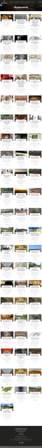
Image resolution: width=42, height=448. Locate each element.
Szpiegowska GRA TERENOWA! (21, 42)
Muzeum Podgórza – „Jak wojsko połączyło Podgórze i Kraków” (35, 234)
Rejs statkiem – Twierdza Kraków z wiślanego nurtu (21, 158)
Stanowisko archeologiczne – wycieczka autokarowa (7, 196)
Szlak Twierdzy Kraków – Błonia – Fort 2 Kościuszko (35, 122)
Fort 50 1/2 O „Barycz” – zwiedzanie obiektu (7, 338)
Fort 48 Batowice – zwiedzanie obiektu (7, 321)
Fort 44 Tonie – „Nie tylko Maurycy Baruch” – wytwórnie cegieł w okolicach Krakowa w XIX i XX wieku (21, 103)
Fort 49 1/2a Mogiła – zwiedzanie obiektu (21, 215)
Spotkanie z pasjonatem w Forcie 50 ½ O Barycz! (7, 81)
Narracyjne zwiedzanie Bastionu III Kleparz (35, 42)
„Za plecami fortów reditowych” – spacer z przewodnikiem (7, 141)
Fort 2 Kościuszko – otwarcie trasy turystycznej (21, 122)
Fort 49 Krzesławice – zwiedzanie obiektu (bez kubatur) (21, 376)
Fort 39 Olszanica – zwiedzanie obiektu (21, 287)
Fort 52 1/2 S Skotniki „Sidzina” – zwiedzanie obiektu (7, 234)
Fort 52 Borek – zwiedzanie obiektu (21, 338)
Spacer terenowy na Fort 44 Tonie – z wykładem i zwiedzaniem (7, 62)
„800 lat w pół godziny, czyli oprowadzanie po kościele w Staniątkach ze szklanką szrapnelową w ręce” (35, 23)
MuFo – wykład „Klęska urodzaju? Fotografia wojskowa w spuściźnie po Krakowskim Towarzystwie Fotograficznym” (21, 83)
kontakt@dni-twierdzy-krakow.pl (22, 438)
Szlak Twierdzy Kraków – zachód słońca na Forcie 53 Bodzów (21, 177)
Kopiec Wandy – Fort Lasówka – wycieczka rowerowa (7, 215)
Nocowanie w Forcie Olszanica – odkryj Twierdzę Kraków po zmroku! (7, 43)
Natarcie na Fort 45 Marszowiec (35, 252)
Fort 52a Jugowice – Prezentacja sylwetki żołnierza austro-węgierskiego (21, 62)
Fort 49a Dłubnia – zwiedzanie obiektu (35, 287)
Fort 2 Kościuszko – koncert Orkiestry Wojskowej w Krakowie (7, 122)
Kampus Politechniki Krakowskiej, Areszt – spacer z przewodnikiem (21, 356)
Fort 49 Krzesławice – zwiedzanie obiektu (21, 252)
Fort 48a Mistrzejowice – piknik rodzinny (35, 81)
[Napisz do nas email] (40, 2)
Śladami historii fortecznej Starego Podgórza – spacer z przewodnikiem (21, 22)
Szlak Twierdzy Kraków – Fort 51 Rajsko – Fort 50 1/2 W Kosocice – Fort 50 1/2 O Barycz (21, 196)
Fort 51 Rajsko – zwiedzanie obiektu (35, 321)
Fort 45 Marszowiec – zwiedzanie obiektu (35, 61)
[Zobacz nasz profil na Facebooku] (39, 2)
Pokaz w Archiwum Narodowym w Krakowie (7, 176)
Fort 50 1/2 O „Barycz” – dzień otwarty (35, 394)
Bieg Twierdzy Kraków (7, 355)
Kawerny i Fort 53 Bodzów (21, 141)
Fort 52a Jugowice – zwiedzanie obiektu (35, 158)
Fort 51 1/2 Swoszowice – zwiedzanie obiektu (35, 269)
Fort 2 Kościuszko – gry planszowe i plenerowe (7, 102)
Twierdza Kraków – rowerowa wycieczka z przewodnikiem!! (21, 269)
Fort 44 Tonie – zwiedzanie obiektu (35, 215)
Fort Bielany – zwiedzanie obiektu (7, 287)
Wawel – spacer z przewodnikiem (20, 234)
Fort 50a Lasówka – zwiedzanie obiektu (35, 338)
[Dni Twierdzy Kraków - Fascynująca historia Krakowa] (4, 2)
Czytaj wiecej (7, 26)
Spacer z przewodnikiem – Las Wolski (35, 376)
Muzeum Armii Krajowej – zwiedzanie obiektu (7, 269)
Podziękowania (7, 20)
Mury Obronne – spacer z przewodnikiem (7, 252)
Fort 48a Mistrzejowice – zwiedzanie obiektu (7, 411)
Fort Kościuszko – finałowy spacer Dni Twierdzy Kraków (35, 102)
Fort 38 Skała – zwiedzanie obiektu (7, 304)
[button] (1, 5)
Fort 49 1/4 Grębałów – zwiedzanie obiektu (7, 158)
